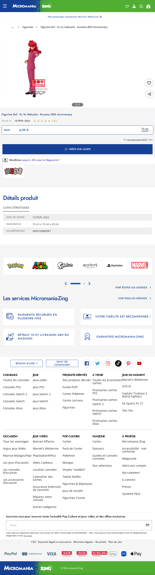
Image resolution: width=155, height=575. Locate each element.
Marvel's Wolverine (135, 380)
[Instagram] (108, 363)
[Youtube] (139, 363)
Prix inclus (138, 139)
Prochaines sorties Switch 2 (104, 402)
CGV (33, 542)
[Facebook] (87, 363)
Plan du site (115, 542)
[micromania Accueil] (32, 6)
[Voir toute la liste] (127, 6)
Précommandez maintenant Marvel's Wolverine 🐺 (75, 16)
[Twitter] (97, 363)
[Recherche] (141, 7)
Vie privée (100, 542)
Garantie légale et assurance (54, 542)
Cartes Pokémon (73, 394)
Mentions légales (83, 542)
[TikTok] (118, 363)
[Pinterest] (129, 363)
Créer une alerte (80, 149)
